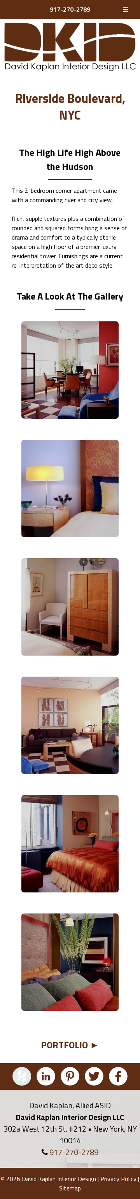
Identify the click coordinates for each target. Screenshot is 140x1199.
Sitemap (70, 1188)
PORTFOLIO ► (70, 1045)
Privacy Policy (118, 1178)
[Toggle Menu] (125, 9)
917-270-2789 (70, 9)
